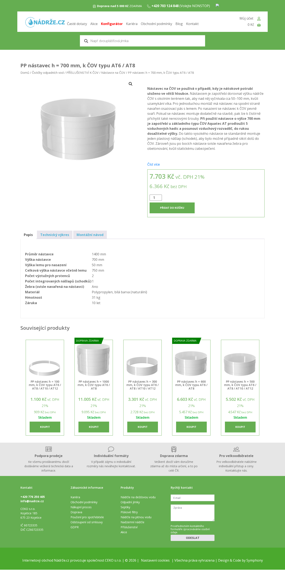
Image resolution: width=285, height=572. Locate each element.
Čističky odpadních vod (48, 72)
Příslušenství (129, 527)
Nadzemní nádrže (132, 522)
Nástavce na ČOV (113, 72)
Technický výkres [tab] (54, 234)
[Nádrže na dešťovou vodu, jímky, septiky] (45, 22)
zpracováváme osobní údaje (190, 530)
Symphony (254, 560)
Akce (94, 23)
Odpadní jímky (130, 502)
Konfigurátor (112, 23)
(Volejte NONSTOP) (180, 6)
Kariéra (131, 23)
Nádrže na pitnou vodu (136, 517)
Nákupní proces (81, 507)
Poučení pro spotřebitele (87, 517)
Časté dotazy (77, 23)
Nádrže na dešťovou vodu (138, 497)
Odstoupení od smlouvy (87, 522)
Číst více (153, 164)
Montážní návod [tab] (90, 234)
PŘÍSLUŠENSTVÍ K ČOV (82, 72)
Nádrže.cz (61, 560)
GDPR (75, 527)
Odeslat (192, 538)
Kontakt (192, 23)
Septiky (125, 507)
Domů (24, 72)
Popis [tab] (28, 234)
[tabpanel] (206, 118)
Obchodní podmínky (156, 23)
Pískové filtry (129, 512)
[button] (130, 84)
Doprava (76, 512)
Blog (179, 23)
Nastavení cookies (155, 560)
